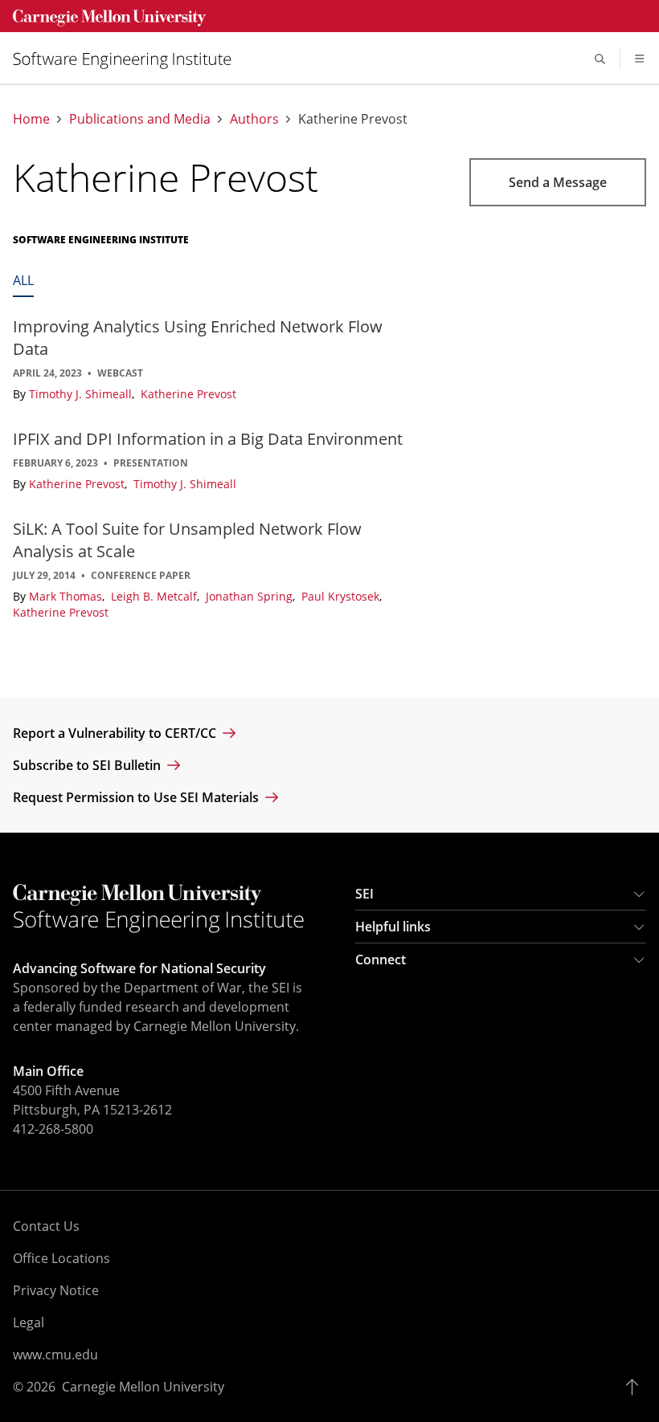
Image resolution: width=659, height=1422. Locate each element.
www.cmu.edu (55, 1354)
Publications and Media (140, 119)
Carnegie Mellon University (143, 1387)
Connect (380, 959)
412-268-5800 (53, 1129)
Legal (28, 1322)
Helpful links (393, 926)
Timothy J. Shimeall (82, 393)
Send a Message (558, 182)
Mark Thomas (67, 596)
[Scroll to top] (636, 1386)
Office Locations (61, 1258)
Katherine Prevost (188, 393)
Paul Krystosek (342, 596)
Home (31, 119)
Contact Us (46, 1226)
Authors (254, 119)
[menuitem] (128, 59)
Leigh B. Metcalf (155, 596)
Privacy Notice (56, 1290)
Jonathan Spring (251, 596)
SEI (364, 894)
